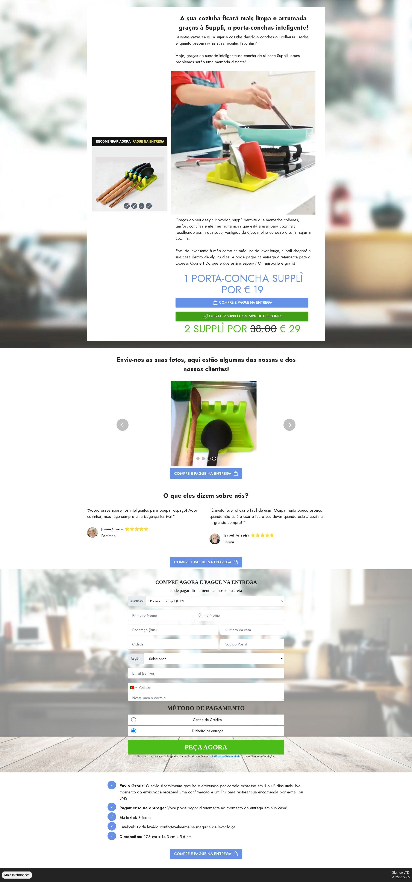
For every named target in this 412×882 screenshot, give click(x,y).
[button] (122, 424)
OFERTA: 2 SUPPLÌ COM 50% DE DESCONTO (245, 316)
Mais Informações (17, 875)
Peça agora (206, 747)
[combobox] (133, 688)
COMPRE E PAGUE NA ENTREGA (245, 302)
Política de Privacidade (226, 756)
